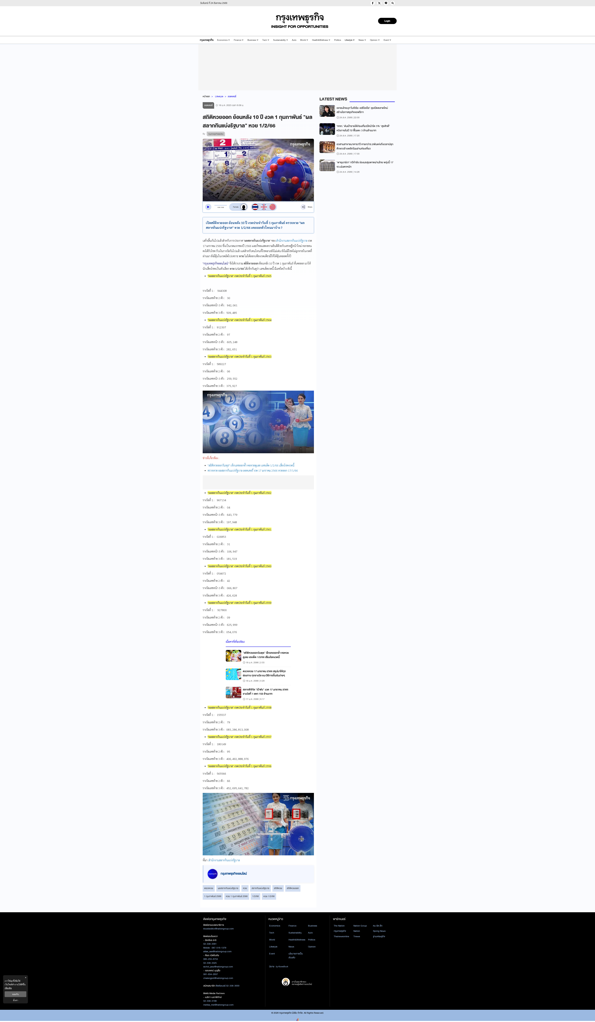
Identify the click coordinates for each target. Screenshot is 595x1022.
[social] (372, 3)
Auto (294, 40)
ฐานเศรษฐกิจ (379, 936)
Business (251, 40)
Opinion (373, 40)
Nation (356, 931)
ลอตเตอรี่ (232, 96)
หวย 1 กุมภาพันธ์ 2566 (237, 896)
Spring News (379, 931)
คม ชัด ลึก (377, 926)
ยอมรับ (15, 994)
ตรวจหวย (208, 888)
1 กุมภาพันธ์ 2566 (212, 896)
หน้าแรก (206, 96)
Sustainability (279, 40)
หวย (245, 888)
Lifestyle (348, 40)
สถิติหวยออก (293, 888)
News (361, 40)
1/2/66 (255, 896)
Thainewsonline (341, 936)
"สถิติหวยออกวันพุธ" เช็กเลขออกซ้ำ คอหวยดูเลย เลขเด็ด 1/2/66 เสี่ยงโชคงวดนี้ (251, 465)
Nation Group (360, 926)
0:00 (219, 207)
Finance (237, 40)
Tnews (356, 936)
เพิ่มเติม (8, 988)
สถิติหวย (278, 888)
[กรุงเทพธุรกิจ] (206, 40)
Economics (222, 40)
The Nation (339, 926)
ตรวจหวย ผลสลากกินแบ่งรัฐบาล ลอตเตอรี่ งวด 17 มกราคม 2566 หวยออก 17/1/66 (253, 470)
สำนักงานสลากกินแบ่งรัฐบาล (291, 240)
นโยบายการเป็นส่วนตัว (296, 956)
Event (386, 40)
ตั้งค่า (15, 1000)
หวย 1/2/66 (269, 896)
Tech (264, 40)
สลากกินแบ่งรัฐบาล (260, 888)
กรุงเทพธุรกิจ (340, 931)
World (303, 40)
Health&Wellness (320, 40)
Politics (337, 40)
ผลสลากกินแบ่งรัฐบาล (228, 888)
